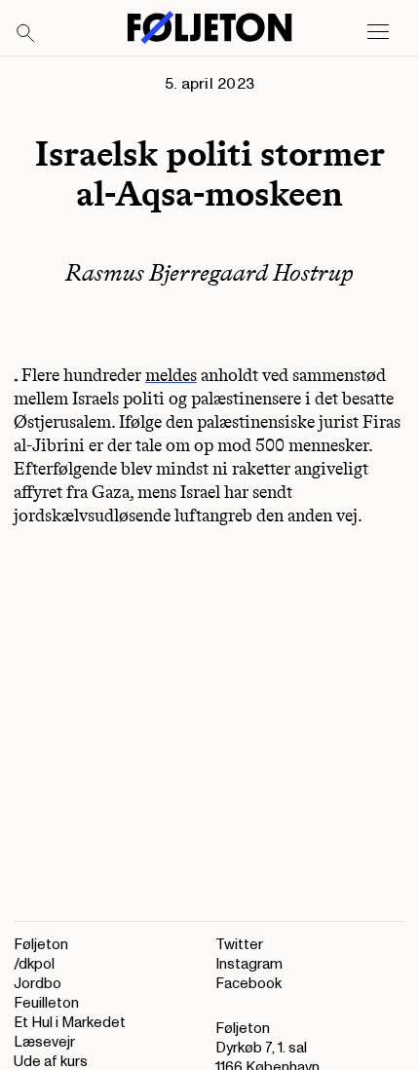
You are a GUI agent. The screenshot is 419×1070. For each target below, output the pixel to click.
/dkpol (34, 964)
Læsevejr (44, 1042)
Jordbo (37, 984)
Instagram (249, 964)
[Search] (26, 34)
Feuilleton (46, 1003)
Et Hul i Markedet (70, 1023)
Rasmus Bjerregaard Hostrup (209, 272)
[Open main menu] (378, 32)
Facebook (248, 984)
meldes (171, 375)
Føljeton (41, 945)
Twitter (239, 945)
